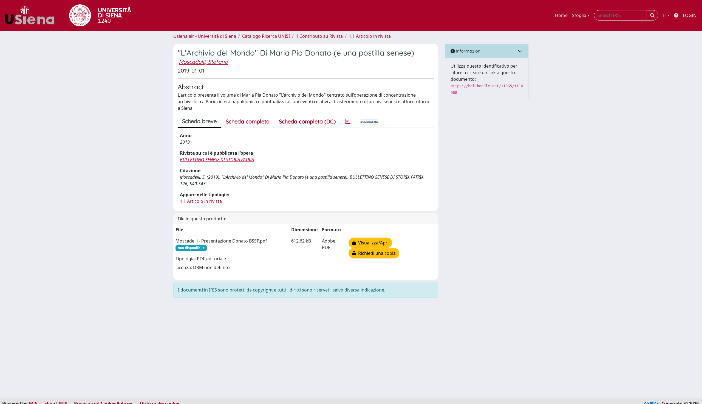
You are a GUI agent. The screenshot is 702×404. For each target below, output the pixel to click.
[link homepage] (31, 15)
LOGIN (690, 15)
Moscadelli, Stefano (203, 61)
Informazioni (468, 51)
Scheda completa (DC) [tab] (307, 121)
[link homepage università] (100, 15)
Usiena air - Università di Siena (204, 36)
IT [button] (664, 15)
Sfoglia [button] (579, 15)
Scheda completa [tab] (248, 121)
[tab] (347, 121)
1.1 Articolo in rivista (370, 36)
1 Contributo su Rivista (319, 36)
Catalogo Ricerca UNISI (266, 36)
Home (561, 15)
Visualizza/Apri (372, 243)
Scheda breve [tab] (199, 121)
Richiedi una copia (376, 253)
